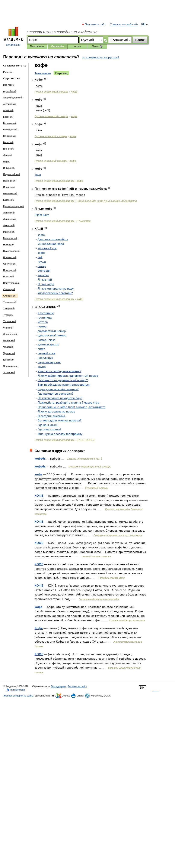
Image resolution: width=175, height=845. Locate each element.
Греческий (8, 148)
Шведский (8, 359)
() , (107, 200)
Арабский (8, 110)
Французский (10, 334)
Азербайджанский (12, 97)
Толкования (37, 46)
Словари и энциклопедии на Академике (62, 32)
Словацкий (9, 289)
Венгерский (9, 136)
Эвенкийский (10, 366)
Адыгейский (9, 91)
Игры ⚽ (97, 46)
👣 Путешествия (15, 689)
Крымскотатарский (13, 206)
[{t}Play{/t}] (45, 79)
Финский (7, 327)
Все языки (8, 85)
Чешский (8, 347)
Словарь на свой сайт (124, 24)
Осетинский (9, 263)
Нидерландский (11, 251)
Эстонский (9, 372)
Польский (8, 276)
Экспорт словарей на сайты (18, 695)
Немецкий (8, 244)
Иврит (6, 161)
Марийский (9, 232)
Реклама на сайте (77, 686)
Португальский (11, 283)
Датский (7, 155)
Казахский (8, 200)
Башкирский (9, 123)
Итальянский (10, 193)
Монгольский (10, 238)
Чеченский (9, 340)
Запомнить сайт (96, 24)
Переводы (57, 46)
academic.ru (13, 44)
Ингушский (9, 168)
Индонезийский (11, 174)
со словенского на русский (100, 57)
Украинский (9, 321)
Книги (77, 46)
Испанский (9, 187)
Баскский (8, 116)
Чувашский (9, 353)
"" (47, 340)
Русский (7, 72)
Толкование (43, 73)
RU (143, 24)
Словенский (9, 295)
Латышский (9, 219)
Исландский (9, 180)
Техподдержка (58, 686)
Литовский (9, 225)
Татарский (9, 308)
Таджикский (9, 302)
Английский (9, 104)
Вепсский (8, 142)
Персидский (9, 270)
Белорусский (10, 129)
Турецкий (8, 315)
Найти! (140, 40)
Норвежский (9, 257)
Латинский (9, 212)
